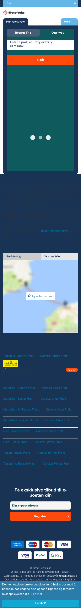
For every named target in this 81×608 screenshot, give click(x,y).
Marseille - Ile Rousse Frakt (21, 409)
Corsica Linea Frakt (55, 387)
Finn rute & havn (15, 22)
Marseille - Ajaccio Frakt (19, 387)
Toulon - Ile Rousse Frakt (19, 463)
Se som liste (52, 256)
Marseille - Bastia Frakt (18, 398)
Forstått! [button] (40, 603)
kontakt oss (65, 576)
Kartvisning (13, 256)
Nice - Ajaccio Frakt (16, 431)
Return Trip (23, 32)
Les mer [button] (36, 593)
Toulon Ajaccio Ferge (54, 230)
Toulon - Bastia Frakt (16, 452)
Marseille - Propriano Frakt (20, 420)
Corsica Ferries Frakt (54, 355)
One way (58, 32)
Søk (40, 60)
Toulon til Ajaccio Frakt (18, 355)
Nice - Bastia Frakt (15, 442)
